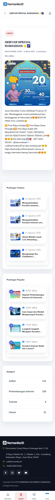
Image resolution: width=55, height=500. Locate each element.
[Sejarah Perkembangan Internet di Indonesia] (15, 294)
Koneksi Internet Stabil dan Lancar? (33, 347)
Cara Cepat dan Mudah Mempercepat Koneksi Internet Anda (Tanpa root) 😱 (33, 316)
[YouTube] (25, 472)
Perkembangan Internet (27, 391)
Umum (10, 33)
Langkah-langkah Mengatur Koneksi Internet (31, 331)
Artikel (27, 381)
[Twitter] (19, 472)
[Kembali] (5, 13)
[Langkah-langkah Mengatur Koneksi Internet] (15, 328)
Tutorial (27, 401)
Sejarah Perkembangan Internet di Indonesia (33, 296)
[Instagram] (12, 472)
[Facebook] (5, 472)
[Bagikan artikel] (50, 13)
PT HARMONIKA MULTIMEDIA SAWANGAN (33, 482)
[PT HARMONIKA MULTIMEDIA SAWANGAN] (13, 4)
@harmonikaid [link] (20, 142)
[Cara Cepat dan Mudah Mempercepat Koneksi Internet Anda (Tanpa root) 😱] (15, 311)
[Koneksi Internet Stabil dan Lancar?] (15, 345)
